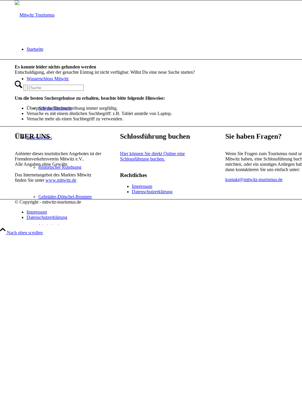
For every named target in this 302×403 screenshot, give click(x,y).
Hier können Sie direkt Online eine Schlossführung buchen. (152, 156)
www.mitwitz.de (60, 180)
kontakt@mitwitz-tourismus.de (254, 179)
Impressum (142, 186)
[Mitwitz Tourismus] (35, 14)
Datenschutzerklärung (152, 191)
